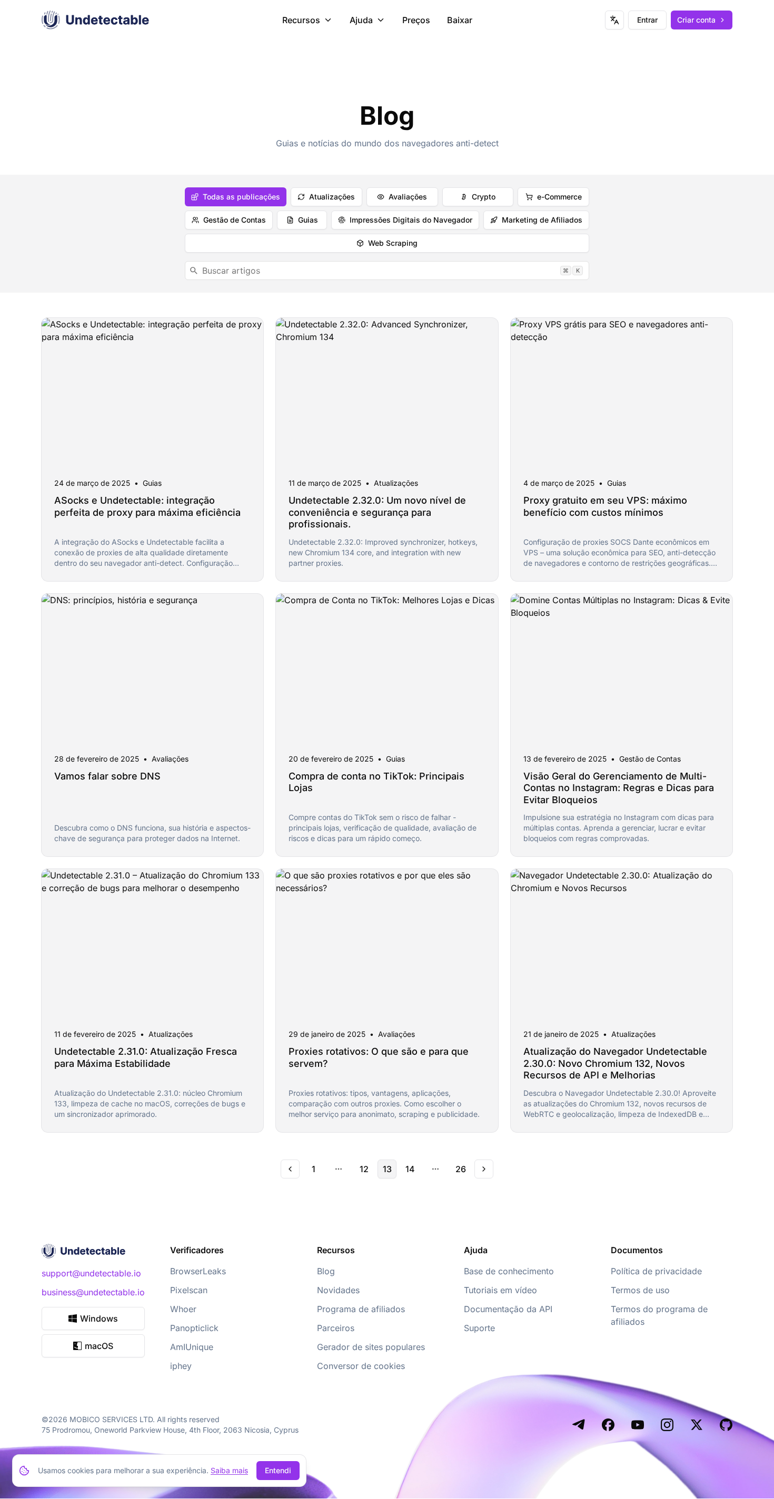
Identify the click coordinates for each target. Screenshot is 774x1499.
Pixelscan (188, 1290)
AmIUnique (191, 1347)
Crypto (483, 196)
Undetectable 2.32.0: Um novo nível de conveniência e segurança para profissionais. (377, 512)
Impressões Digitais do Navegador (411, 219)
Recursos (301, 20)
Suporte (479, 1328)
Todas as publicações (241, 196)
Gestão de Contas (234, 219)
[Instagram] (667, 1424)
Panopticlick (194, 1328)
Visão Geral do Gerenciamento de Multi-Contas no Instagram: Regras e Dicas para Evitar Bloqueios (618, 788)
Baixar (459, 20)
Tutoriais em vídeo (500, 1290)
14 (410, 1169)
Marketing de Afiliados (542, 219)
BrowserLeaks (198, 1271)
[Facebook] (608, 1424)
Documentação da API (508, 1309)
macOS (99, 1346)
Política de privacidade (656, 1271)
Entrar (647, 19)
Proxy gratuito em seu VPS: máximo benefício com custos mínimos (605, 506)
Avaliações (408, 196)
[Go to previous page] (290, 1169)
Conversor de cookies (361, 1366)
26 (460, 1169)
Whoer (183, 1309)
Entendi (278, 1470)
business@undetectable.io (93, 1292)
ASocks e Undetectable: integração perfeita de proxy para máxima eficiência (147, 506)
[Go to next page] (483, 1169)
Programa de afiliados (361, 1309)
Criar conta (696, 19)
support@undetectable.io (91, 1273)
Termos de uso (640, 1290)
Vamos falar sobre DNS (107, 776)
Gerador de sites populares (371, 1347)
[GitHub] (726, 1424)
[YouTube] (637, 1424)
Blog (326, 1271)
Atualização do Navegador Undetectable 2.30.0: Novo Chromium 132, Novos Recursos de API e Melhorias (615, 1063)
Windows (99, 1318)
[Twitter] (696, 1424)
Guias (308, 219)
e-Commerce (559, 196)
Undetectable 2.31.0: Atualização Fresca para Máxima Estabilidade (145, 1057)
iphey (181, 1366)
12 (364, 1169)
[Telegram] (578, 1424)
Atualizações (332, 196)
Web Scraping (393, 242)
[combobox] (387, 270)
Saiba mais (229, 1470)
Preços (416, 20)
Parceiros (335, 1328)
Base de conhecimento (509, 1271)
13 (387, 1169)
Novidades (338, 1290)
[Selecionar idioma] (614, 20)
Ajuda (361, 20)
